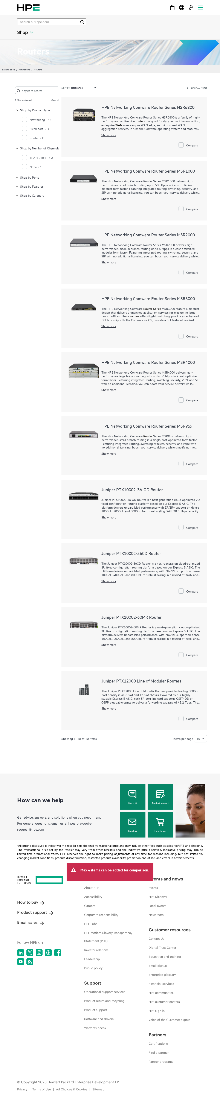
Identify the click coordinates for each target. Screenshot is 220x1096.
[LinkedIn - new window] (20, 952)
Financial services (161, 984)
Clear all (55, 100)
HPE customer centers (164, 1002)
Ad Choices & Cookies (71, 1089)
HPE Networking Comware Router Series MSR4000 (148, 362)
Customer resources (170, 929)
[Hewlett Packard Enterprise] (28, 7)
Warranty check (95, 1028)
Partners (157, 1034)
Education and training (165, 957)
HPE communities (161, 993)
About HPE (91, 888)
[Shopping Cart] (172, 7)
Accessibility (93, 897)
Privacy (22, 1089)
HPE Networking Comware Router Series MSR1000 (148, 170)
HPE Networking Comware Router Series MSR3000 (148, 298)
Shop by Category (32, 195)
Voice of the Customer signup (170, 1020)
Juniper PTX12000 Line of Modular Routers (141, 680)
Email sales (27, 922)
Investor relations (96, 950)
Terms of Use (41, 1089)
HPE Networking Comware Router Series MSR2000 (148, 234)
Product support (160, 802)
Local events (157, 906)
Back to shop (8, 69)
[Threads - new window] (48, 952)
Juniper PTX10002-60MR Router (131, 617)
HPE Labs (90, 924)
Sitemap (98, 1089)
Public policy (93, 968)
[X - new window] (29, 952)
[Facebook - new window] (57, 952)
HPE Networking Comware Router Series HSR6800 (147, 107)
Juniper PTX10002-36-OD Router (132, 489)
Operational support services (104, 992)
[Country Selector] (181, 7)
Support (92, 983)
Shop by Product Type (35, 110)
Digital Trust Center (162, 948)
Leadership (92, 959)
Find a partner (159, 1053)
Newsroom (156, 915)
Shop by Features (31, 186)
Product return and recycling (104, 1001)
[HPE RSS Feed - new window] (29, 961)
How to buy (160, 830)
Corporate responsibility (101, 915)
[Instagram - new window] (39, 952)
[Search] (82, 21)
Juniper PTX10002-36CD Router (131, 553)
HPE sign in (157, 1011)
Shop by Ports (29, 177)
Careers (89, 906)
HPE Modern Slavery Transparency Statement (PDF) (108, 937)
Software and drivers (99, 1019)
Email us (132, 830)
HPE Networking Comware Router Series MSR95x (146, 426)
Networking (24, 69)
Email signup (158, 966)
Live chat (132, 802)
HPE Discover (158, 897)
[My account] (191, 7)
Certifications (158, 1044)
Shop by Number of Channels (39, 148)
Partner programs (161, 1062)
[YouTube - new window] (20, 961)
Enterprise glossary (162, 975)
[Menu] (200, 7)
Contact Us (156, 939)
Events (153, 888)
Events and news (166, 879)
